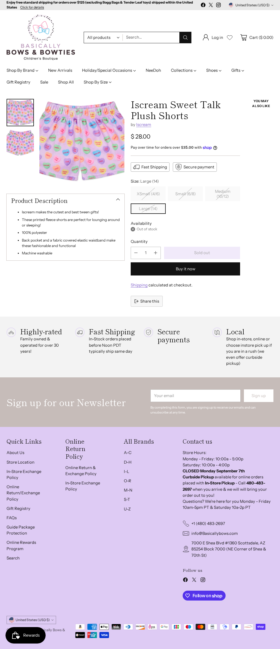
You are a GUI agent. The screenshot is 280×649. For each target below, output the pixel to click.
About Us (15, 452)
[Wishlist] (229, 37)
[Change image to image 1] (20, 112)
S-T (127, 499)
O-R (127, 480)
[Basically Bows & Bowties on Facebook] (203, 5)
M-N (128, 490)
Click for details (32, 7)
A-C (128, 452)
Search (13, 558)
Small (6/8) (185, 193)
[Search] (185, 37)
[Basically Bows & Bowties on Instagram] (218, 5)
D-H (128, 462)
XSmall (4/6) (148, 193)
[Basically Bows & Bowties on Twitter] (211, 5)
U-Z (127, 509)
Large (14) (148, 208)
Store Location (20, 462)
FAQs (12, 517)
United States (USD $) (252, 5)
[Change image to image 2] (20, 143)
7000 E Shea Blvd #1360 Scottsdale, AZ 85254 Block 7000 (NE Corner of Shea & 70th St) (228, 549)
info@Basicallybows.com (214, 533)
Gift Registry (18, 508)
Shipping (139, 285)
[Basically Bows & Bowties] (41, 38)
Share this (149, 301)
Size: (145, 181)
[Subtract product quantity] (136, 253)
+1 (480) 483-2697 (208, 523)
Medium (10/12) (223, 194)
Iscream (143, 124)
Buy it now (185, 268)
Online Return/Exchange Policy (23, 492)
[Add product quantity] (156, 253)
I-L (126, 471)
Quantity (139, 241)
